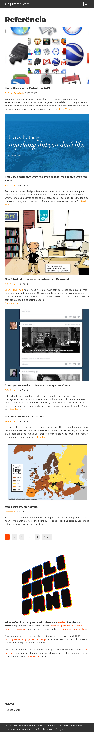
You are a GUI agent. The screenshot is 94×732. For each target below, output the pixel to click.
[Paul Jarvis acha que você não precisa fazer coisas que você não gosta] (47, 143)
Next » (47, 537)
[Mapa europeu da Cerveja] (47, 472)
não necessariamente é (74, 628)
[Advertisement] (47, 680)
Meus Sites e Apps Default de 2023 (27, 88)
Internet (54, 625)
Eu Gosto (9, 93)
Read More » (65, 108)
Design (8, 628)
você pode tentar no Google (48, 729)
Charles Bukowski (14, 289)
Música (71, 625)
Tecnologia (19, 628)
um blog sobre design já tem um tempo (26, 639)
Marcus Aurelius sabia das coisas (26, 416)
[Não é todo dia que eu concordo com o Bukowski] (47, 242)
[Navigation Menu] (86, 4)
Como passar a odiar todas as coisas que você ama (37, 385)
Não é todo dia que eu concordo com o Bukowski (37, 279)
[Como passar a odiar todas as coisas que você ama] (47, 345)
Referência (19, 93)
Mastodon (33, 656)
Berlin (61, 622)
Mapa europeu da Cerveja (21, 506)
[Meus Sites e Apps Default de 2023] (47, 55)
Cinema (80, 625)
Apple (63, 625)
